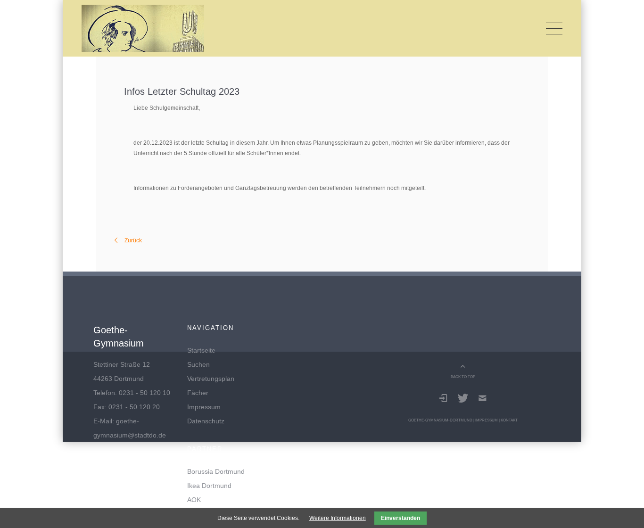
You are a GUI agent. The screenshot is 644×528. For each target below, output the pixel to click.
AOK (194, 499)
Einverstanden (400, 518)
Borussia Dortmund (216, 471)
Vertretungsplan (210, 378)
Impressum (204, 407)
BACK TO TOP (463, 376)
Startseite (201, 350)
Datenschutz (205, 421)
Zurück (133, 240)
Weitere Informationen (337, 518)
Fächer (197, 392)
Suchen (198, 364)
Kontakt (509, 420)
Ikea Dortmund (209, 485)
